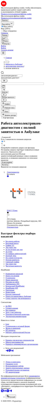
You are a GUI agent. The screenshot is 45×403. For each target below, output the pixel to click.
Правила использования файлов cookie (16, 18)
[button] (3, 46)
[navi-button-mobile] (3, 53)
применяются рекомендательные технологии (20, 377)
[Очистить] (4, 81)
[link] (5, 40)
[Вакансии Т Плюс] (25, 194)
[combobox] (11, 75)
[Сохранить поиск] (3, 87)
